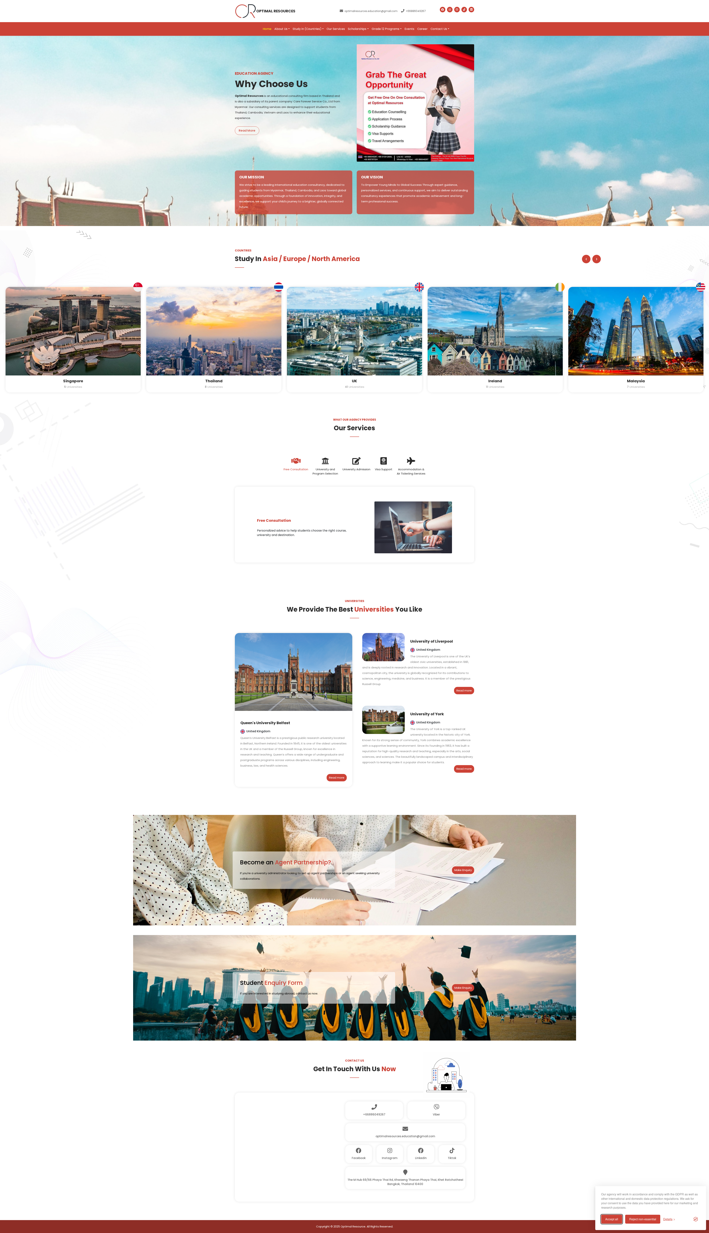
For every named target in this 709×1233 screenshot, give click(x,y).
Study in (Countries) (307, 29)
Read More (247, 130)
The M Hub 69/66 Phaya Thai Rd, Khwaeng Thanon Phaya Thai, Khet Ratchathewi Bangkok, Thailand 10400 (405, 1182)
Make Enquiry (463, 870)
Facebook (359, 1158)
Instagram (390, 1158)
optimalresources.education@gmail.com (371, 11)
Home (267, 29)
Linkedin (421, 1158)
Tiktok (452, 1158)
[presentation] (586, 259)
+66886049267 (416, 11)
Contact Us (439, 29)
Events (409, 29)
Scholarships (357, 29)
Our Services (336, 29)
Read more (336, 778)
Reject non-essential (642, 1219)
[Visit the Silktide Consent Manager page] (695, 1219)
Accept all (611, 1219)
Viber (436, 1114)
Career (422, 29)
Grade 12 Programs (385, 29)
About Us (280, 29)
